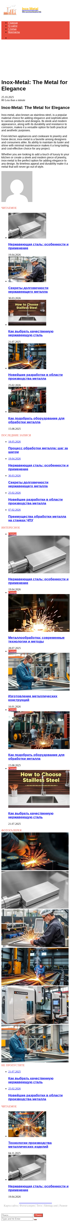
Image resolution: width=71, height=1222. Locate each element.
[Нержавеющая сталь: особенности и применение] (39, 226)
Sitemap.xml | (51, 1205)
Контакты (14, 32)
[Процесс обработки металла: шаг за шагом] (35, 851)
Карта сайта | (12, 1205)
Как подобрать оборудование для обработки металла (36, 420)
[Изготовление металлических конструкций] (35, 1044)
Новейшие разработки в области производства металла (35, 376)
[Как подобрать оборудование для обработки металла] (39, 400)
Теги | (40, 1205)
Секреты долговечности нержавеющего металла (28, 289)
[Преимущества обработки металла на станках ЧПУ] (35, 1005)
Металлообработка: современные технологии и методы (36, 639)
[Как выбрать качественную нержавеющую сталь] (39, 313)
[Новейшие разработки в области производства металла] (39, 356)
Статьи (12, 28)
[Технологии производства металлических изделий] (39, 1124)
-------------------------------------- (35, 1202)
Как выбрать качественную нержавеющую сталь (30, 333)
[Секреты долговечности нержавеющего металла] (39, 269)
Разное (63, 1205)
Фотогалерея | (28, 1205)
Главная (13, 22)
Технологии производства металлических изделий (30, 1144)
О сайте (12, 25)
